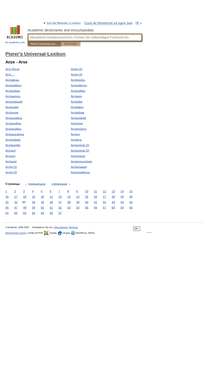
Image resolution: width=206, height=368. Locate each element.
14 (122, 191)
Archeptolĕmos (80, 172)
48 (24, 207)
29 (122, 196)
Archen (75, 134)
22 (60, 196)
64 (33, 213)
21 (51, 196)
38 (69, 202)
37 (60, 202)
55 (86, 207)
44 (122, 202)
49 (33, 207)
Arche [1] (11, 166)
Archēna (76, 139)
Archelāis (76, 101)
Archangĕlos (13, 123)
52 (60, 207)
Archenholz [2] (80, 150)
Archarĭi (10, 156)
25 (86, 196)
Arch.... (9, 74)
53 (69, 207)
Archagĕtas (12, 90)
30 (131, 196)
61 (7, 213)
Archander (12, 107)
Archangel (11, 112)
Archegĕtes (78, 90)
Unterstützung (61, 227)
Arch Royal (12, 69)
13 (113, 191)
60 (131, 207)
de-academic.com (15, 42)
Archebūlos (78, 80)
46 (7, 207)
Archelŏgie (77, 112)
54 (77, 207)
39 (77, 202)
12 (104, 191)
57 (104, 207)
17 (16, 196)
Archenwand (79, 166)
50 (42, 207)
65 (42, 213)
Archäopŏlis (12, 145)
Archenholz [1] (80, 145)
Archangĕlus (13, 128)
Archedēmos (79, 85)
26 (95, 196)
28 (113, 196)
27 (104, 196)
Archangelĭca (13, 118)
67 (60, 213)
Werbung (73, 227)
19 (33, 196)
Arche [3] (76, 69)
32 (16, 202)
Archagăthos (13, 85)
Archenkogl (78, 156)
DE (137, 23)
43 (113, 202)
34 (33, 202)
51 (51, 207)
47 (16, 207)
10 (86, 191)
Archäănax (12, 80)
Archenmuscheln (81, 161)
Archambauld (13, 101)
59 (122, 207)
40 (86, 202)
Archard (10, 150)
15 (131, 191)
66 (51, 213)
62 (16, 213)
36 (51, 202)
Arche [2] (11, 172)
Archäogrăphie (14, 134)
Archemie (77, 123)
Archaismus (12, 96)
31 (7, 202)
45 (131, 202)
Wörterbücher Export (15, 233)
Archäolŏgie (13, 139)
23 (69, 196)
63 (24, 213)
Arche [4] (76, 74)
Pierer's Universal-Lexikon (44, 43)
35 (42, 202)
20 (42, 196)
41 (95, 202)
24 (77, 196)
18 (24, 196)
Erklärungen (70, 43)
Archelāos (77, 107)
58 (113, 207)
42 (104, 202)
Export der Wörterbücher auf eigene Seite (108, 23)
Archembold (78, 118)
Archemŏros (78, 128)
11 (95, 191)
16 (7, 196)
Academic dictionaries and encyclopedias (61, 30)
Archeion (76, 96)
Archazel (10, 161)
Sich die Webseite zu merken (64, 23)
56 (95, 207)
